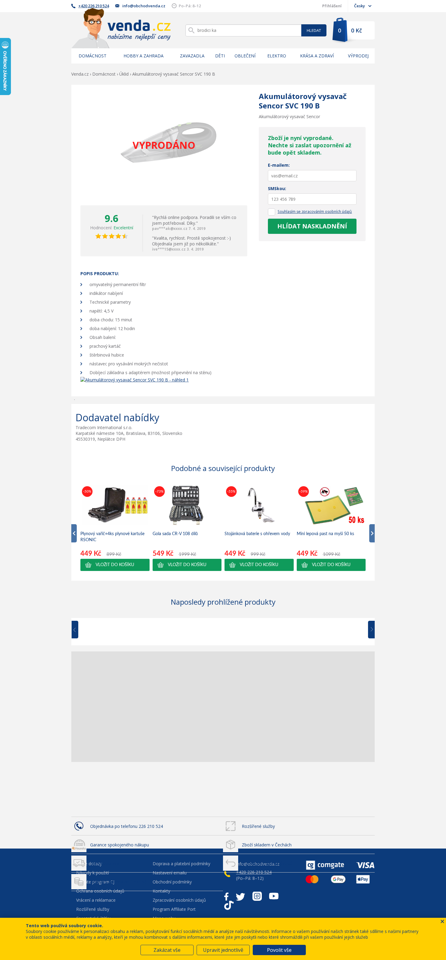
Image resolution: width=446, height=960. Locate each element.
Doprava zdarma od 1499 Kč (118, 882)
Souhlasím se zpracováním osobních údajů (315, 211)
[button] (115, 565)
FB (226, 896)
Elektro (276, 56)
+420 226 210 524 (93, 6)
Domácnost (92, 56)
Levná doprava (104, 863)
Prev (79, 630)
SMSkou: (277, 188)
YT (274, 896)
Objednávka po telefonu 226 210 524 (126, 826)
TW (240, 896)
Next (369, 630)
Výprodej (358, 56)
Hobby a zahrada (143, 56)
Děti (220, 56)
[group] (115, 528)
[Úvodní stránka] (121, 28)
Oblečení (245, 56)
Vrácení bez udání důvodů (267, 863)
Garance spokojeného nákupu (119, 845)
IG (257, 896)
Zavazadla (192, 56)
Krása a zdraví (317, 56)
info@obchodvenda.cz (143, 6)
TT (229, 905)
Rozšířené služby (258, 826)
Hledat (314, 30)
